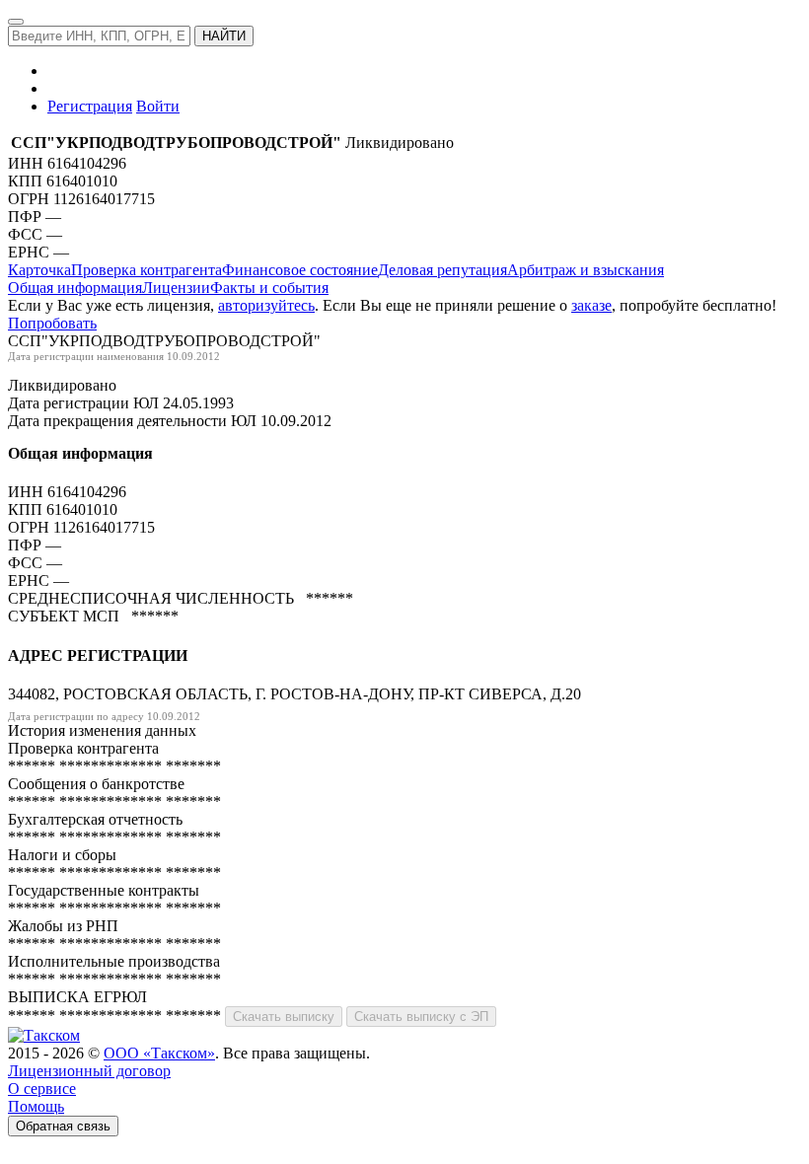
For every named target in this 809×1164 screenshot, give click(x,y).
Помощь (36, 1106)
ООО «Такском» (159, 1053)
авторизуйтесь (266, 305)
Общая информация (75, 287)
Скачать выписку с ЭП (421, 1016)
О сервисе (42, 1088)
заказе (591, 305)
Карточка (39, 269)
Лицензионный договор (89, 1070)
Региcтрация (89, 106)
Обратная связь (63, 1126)
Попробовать (52, 323)
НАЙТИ (224, 36)
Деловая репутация (442, 269)
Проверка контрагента (146, 269)
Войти (158, 106)
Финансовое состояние (300, 269)
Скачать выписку (283, 1016)
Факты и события (269, 287)
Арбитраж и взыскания (585, 269)
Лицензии (176, 287)
